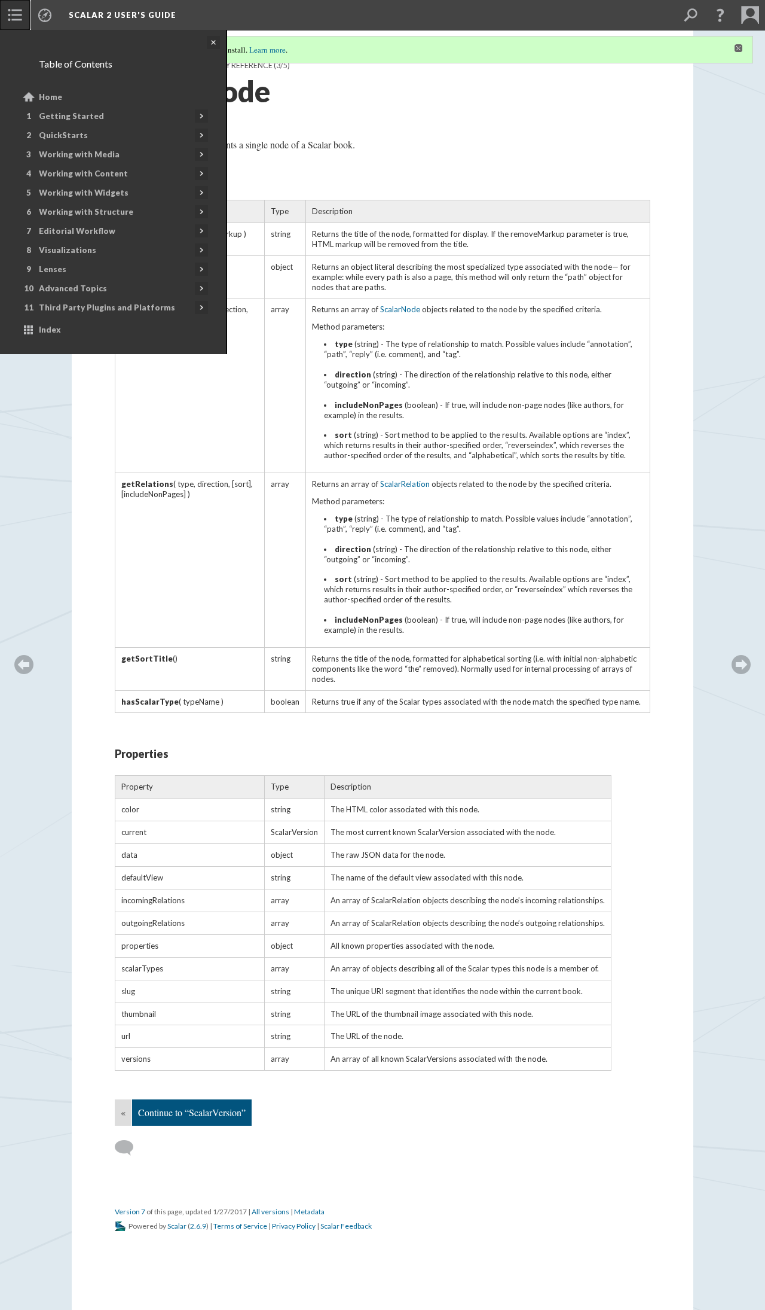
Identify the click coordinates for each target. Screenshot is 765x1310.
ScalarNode (400, 309)
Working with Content (83, 173)
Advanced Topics (73, 288)
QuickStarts (63, 135)
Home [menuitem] (50, 97)
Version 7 (130, 1211)
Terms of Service (240, 1225)
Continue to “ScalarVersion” (192, 1112)
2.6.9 (198, 1225)
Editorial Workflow (77, 231)
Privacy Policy (294, 1225)
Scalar (176, 1225)
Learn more (267, 49)
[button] (720, 15)
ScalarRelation (405, 484)
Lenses (52, 269)
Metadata (309, 1211)
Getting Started (71, 116)
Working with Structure (86, 212)
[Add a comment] (129, 1148)
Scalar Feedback (346, 1225)
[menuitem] (15, 15)
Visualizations (67, 250)
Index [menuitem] (50, 329)
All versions (270, 1211)
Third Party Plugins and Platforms (107, 307)
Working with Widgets (83, 192)
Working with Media (79, 154)
